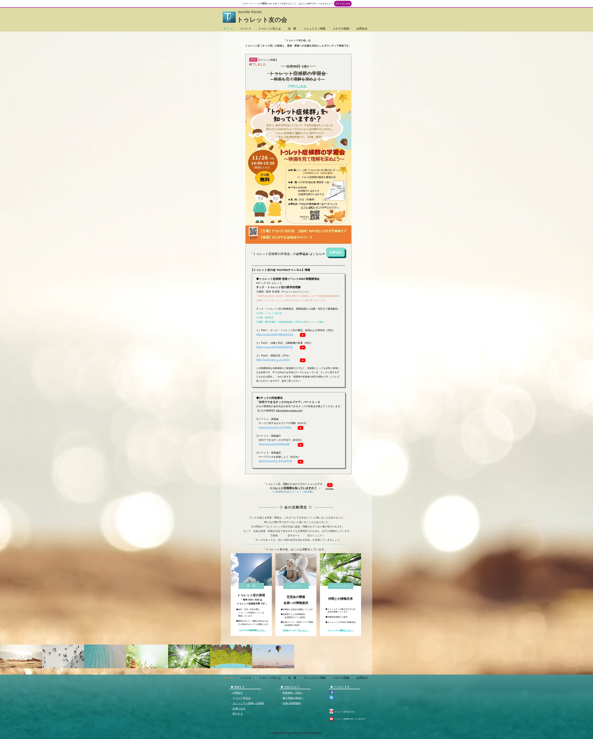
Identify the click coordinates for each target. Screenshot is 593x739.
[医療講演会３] (302, 360)
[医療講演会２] (302, 347)
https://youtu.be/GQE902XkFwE (274, 347)
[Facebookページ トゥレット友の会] (331, 692)
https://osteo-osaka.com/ (289, 410)
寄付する (237, 713)
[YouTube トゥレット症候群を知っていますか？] (331, 719)
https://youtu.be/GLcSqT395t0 (275, 427)
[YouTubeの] (330, 485)
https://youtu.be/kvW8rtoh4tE (274, 444)
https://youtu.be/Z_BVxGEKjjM (275, 461)
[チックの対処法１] (300, 428)
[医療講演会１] (302, 335)
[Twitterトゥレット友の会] (331, 697)
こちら (302, 86)
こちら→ (262, 630)
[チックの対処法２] (300, 445)
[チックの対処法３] (300, 461)
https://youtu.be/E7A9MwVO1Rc (274, 334)
